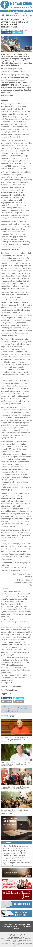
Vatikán (19, 860)
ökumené (14, 855)
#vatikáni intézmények (10, 711)
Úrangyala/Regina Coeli (11, 858)
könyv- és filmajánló (9, 860)
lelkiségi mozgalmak (10, 865)
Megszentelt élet (15, 926)
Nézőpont (27, 926)
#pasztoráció (22, 707)
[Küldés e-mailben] (6, 702)
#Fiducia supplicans (9, 707)
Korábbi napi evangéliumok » (22, 838)
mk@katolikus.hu (20, 940)
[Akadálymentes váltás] (8, 11)
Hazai (10, 924)
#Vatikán (24, 709)
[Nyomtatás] (18, 702)
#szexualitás (6, 709)
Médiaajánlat (12, 943)
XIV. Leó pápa (10, 845)
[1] (16, 51)
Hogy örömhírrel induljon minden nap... (13, 821)
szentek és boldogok (18, 853)
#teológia (16, 709)
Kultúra (16, 928)
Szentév (20, 865)
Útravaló (22, 856)
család (6, 855)
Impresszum (4, 943)
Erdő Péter (23, 858)
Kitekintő (5, 30)
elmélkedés (20, 863)
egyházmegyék (9, 862)
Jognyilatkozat (20, 943)
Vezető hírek (7, 716)
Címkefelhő (7, 842)
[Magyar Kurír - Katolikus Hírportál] (16, 8)
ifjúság (27, 863)
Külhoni (27, 924)
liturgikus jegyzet (17, 848)
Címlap (4, 924)
